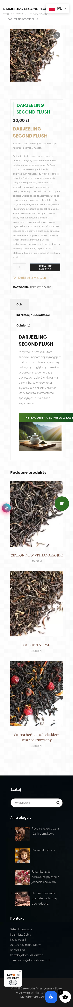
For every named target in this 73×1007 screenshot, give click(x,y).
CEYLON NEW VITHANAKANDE (37, 555)
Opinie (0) (23, 325)
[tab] (20, 304)
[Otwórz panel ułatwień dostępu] (51, 997)
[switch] (13, 982)
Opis (19, 304)
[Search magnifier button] (58, 802)
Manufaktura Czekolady (36, 997)
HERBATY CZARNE (38, 14)
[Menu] (19, 972)
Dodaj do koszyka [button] (36, 514)
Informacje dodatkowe (33, 315)
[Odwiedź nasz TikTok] (6, 507)
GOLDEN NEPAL (36, 645)
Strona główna (13, 14)
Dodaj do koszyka (45, 267)
